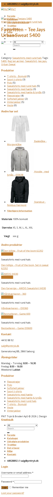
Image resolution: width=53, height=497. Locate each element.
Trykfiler (11, 25)
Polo (9, 82)
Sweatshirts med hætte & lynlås (24, 92)
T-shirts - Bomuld (16, 76)
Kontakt (11, 454)
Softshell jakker (15, 98)
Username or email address (17, 472)
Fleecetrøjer (13, 95)
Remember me (20, 487)
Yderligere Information (19, 210)
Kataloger (12, 438)
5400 (3, 61)
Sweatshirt (31, 61)
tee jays (42, 61)
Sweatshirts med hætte (20, 89)
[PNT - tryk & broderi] (8, 9)
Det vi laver (13, 447)
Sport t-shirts (14, 79)
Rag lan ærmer (16, 61)
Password (7, 481)
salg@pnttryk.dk (10, 345)
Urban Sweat (8, 64)
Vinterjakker (14, 102)
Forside (11, 16)
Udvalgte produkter (18, 441)
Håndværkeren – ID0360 (14, 308)
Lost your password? (12, 493)
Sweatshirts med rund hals (27, 21)
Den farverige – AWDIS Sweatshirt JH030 (23, 288)
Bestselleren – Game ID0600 (16, 328)
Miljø (10, 451)
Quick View (7, 254)
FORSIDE (6, 21)
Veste (10, 105)
